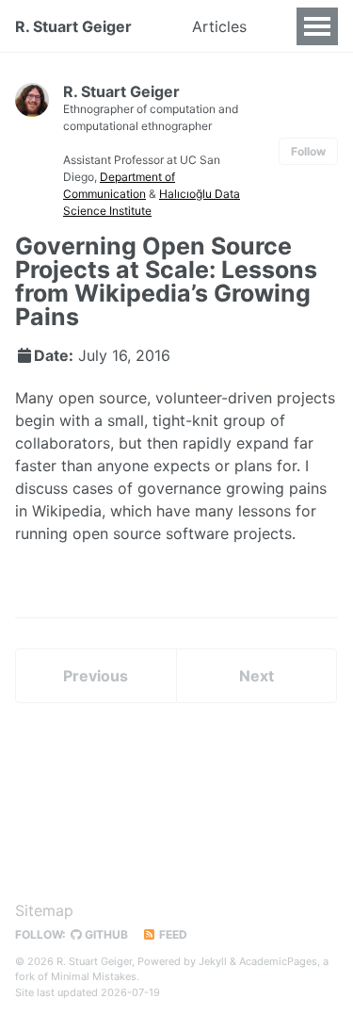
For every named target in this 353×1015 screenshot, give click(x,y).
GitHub (105, 934)
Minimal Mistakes (93, 976)
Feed (171, 934)
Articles (219, 26)
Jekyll (213, 961)
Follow (308, 151)
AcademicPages (278, 961)
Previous (95, 675)
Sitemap (44, 910)
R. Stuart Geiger (73, 26)
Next (256, 675)
